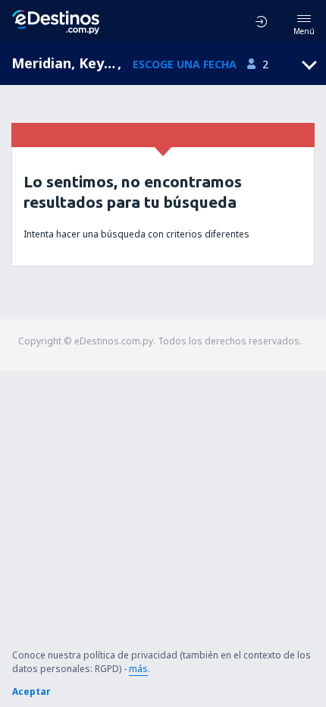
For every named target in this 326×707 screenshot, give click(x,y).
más (138, 668)
